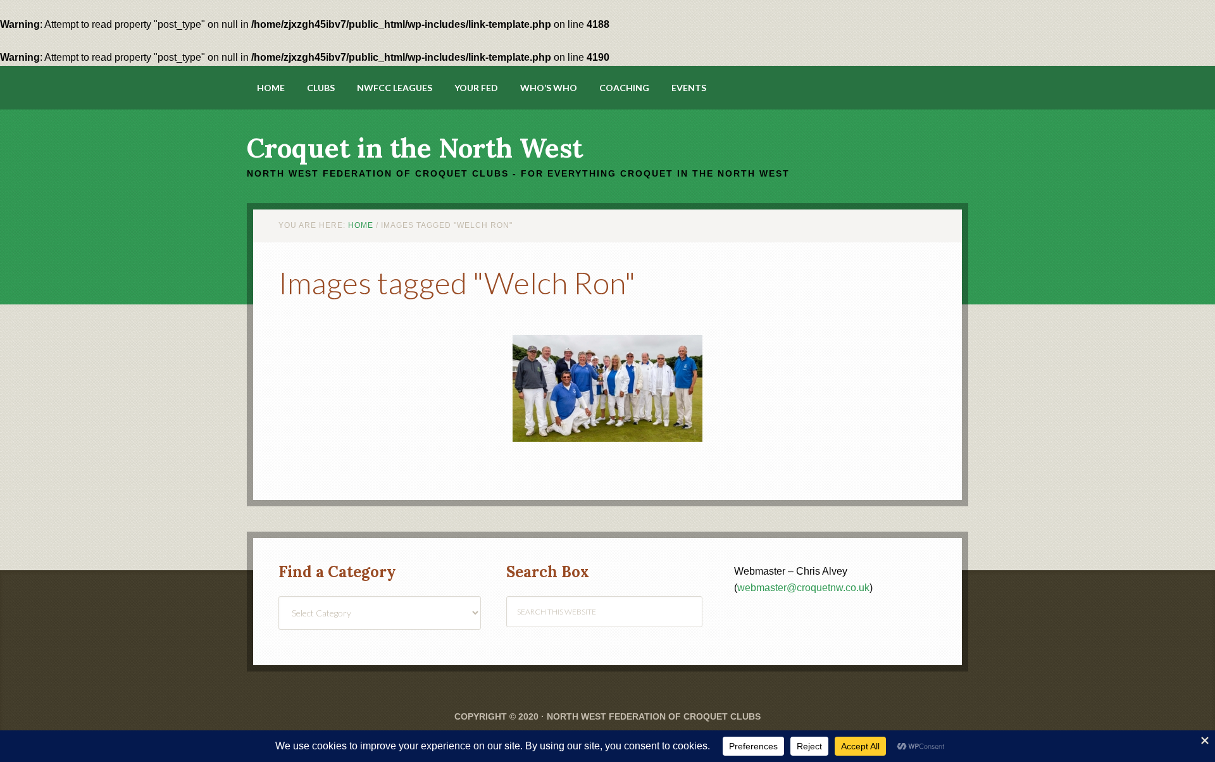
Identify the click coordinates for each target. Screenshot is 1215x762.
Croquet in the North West (415, 148)
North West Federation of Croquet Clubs (654, 716)
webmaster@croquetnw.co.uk (803, 587)
